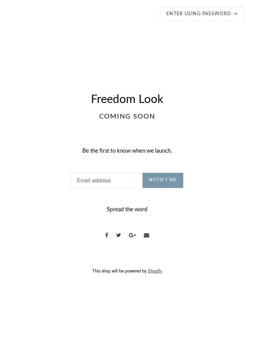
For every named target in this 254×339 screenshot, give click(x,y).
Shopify (155, 270)
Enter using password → (202, 14)
